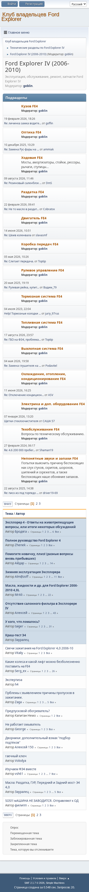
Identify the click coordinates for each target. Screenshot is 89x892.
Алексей (21, 613)
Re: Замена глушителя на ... (22, 366)
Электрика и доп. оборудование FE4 (53, 403)
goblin (68, 54)
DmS (49, 183)
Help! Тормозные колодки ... (22, 313)
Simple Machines (55, 882)
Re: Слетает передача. (19, 261)
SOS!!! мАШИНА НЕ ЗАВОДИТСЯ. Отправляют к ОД (42, 801)
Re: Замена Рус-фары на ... (21, 149)
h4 (16, 684)
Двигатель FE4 (33, 218)
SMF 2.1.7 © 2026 (34, 882)
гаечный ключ (15, 756)
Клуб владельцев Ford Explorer (30, 16)
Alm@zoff (21, 577)
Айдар (19, 563)
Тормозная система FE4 (41, 296)
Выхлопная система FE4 (42, 348)
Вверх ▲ (64, 878)
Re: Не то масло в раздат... (21, 209)
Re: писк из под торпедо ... (21, 493)
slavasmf (41, 235)
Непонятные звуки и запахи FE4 (49, 458)
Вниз (7, 504)
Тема (9, 514)
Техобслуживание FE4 (40, 429)
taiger (19, 626)
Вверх (8, 815)
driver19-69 (50, 493)
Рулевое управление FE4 (42, 270)
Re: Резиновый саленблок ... (23, 183)
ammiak (48, 149)
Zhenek (20, 545)
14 (51, 563)
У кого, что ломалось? (22, 622)
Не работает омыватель (23, 724)
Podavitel (51, 366)
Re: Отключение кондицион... (24, 395)
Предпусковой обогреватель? (27, 711)
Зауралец (22, 640)
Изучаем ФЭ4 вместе (20, 769)
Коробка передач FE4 (39, 244)
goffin (49, 123)
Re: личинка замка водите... (22, 123)
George (20, 729)
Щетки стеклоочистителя (21, 421)
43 (54, 613)
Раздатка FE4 (32, 192)
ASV (50, 395)
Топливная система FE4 (41, 322)
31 (50, 626)
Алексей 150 (24, 747)
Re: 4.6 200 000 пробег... (19, 450)
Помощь (24, 878)
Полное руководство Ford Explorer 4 (33, 540)
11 (55, 576)
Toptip (42, 261)
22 (49, 594)
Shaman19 (46, 450)
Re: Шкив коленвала (18, 235)
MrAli (18, 595)
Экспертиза (13, 680)
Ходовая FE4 (31, 157)
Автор (20, 514)
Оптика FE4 (31, 132)
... (51, 531)
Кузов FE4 (29, 106)
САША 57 (49, 421)
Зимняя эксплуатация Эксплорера (32, 572)
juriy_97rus (52, 313)
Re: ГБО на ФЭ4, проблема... (22, 340)
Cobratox (49, 209)
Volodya (20, 761)
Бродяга (21, 531)
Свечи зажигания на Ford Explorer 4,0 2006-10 (39, 648)
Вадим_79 (50, 287)
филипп (21, 805)
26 (53, 671)
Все (57, 531)
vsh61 (19, 774)
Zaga (18, 702)
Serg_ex (20, 671)
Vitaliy (19, 653)
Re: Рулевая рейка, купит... (21, 287)
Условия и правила (44, 878)
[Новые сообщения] (12, 109)
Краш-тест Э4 (15, 635)
